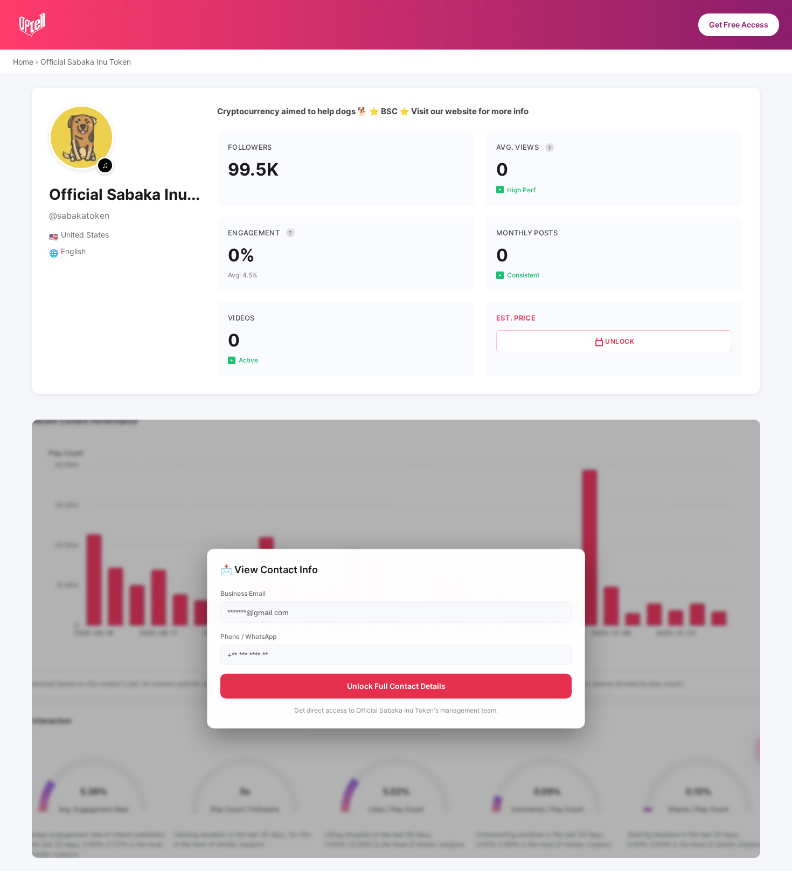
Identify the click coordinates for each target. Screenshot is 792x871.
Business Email (243, 593)
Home (23, 61)
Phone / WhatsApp (248, 636)
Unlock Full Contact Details (396, 685)
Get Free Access (738, 24)
